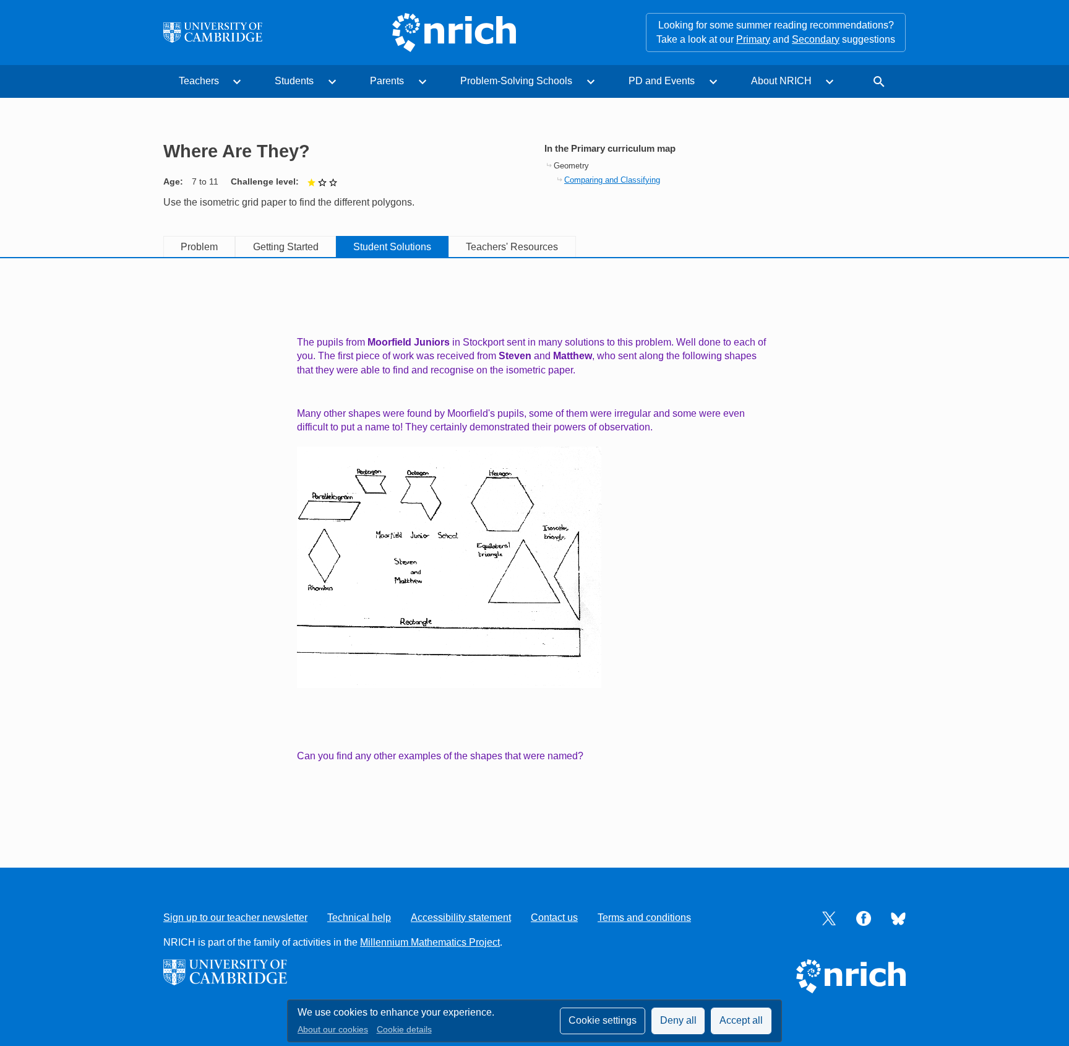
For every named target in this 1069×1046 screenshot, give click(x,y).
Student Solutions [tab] (392, 247)
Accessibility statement (461, 917)
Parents (387, 81)
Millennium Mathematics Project (430, 942)
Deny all (678, 1020)
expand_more (237, 81)
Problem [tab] (199, 247)
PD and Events (662, 81)
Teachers (199, 81)
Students (294, 81)
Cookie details (404, 1029)
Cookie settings (603, 1020)
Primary (753, 39)
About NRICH (781, 81)
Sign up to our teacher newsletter (235, 917)
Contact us (554, 917)
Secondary (815, 39)
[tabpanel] (534, 549)
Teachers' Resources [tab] (512, 247)
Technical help (359, 917)
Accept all (741, 1020)
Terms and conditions (644, 917)
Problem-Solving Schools (516, 81)
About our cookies (333, 1029)
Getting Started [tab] (286, 247)
